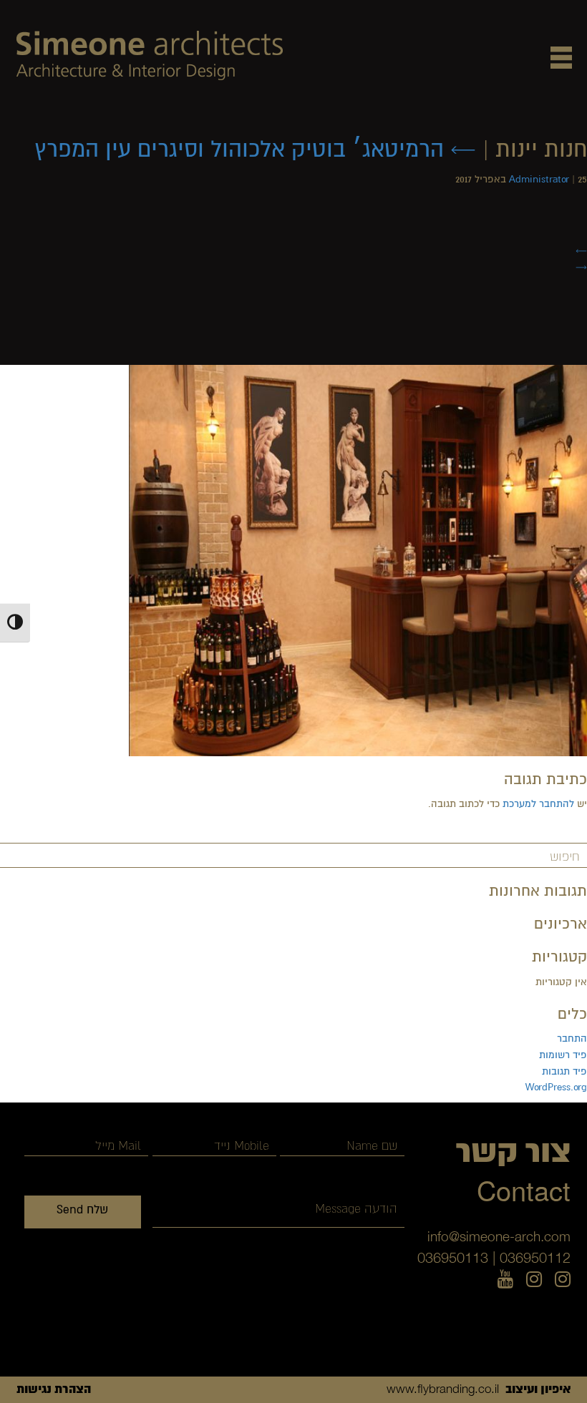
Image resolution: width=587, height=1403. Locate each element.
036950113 (452, 1257)
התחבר (572, 1038)
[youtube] (505, 1280)
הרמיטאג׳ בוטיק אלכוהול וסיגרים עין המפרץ (255, 149)
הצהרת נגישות (53, 1389)
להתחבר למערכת (538, 804)
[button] (561, 57)
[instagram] (563, 1280)
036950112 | (532, 1257)
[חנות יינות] (358, 560)
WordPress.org (556, 1087)
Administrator (539, 179)
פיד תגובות (564, 1071)
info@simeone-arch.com (499, 1236)
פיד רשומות (563, 1055)
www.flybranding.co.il (443, 1389)
